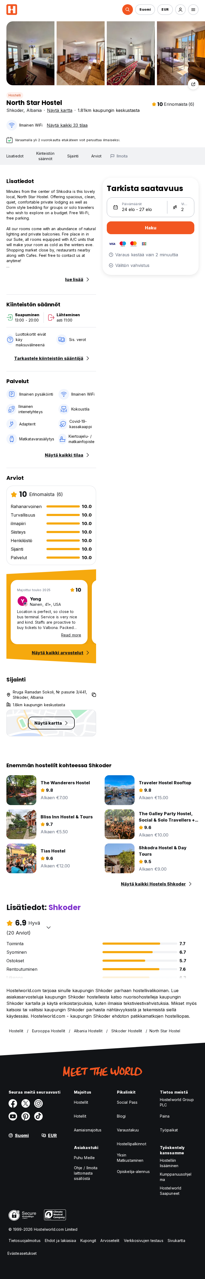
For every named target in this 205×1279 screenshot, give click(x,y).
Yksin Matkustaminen (130, 1158)
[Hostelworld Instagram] (38, 1103)
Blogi (121, 1116)
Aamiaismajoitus (88, 1130)
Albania (34, 110)
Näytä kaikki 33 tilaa (67, 125)
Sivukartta (176, 1240)
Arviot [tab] (96, 156)
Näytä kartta (59, 110)
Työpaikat (169, 1130)
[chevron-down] (48, 927)
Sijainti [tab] (72, 156)
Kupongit (88, 1240)
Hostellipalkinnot (131, 1144)
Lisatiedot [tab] (14, 156)
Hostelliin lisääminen (169, 1163)
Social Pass (127, 1102)
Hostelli (15, 95)
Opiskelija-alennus (133, 1171)
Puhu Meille (84, 1157)
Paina (165, 1116)
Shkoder (14, 110)
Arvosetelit (109, 1240)
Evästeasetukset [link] (22, 1253)
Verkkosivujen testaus (143, 1240)
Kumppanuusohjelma (176, 1177)
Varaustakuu (128, 1130)
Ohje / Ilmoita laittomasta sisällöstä (85, 1173)
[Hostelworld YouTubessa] (13, 1116)
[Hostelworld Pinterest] (25, 1116)
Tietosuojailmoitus (25, 1240)
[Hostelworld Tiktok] (38, 1116)
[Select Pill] (127, 9)
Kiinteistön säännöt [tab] (45, 156)
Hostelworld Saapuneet (170, 1191)
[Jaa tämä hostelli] (193, 84)
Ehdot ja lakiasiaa (60, 1240)
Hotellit (80, 1116)
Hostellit (81, 1102)
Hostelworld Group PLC (177, 1102)
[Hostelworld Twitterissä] (25, 1103)
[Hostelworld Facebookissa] (13, 1103)
